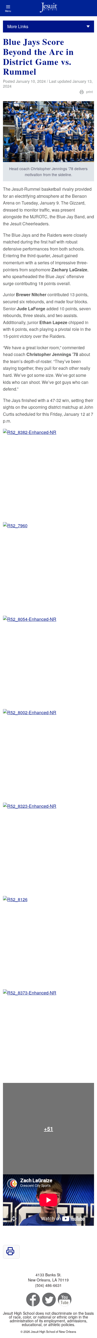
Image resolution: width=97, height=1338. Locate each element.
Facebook (32, 1299)
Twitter (48, 1299)
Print (89, 91)
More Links (17, 26)
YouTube (64, 1299)
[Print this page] (10, 1254)
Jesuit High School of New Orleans (48, 8)
